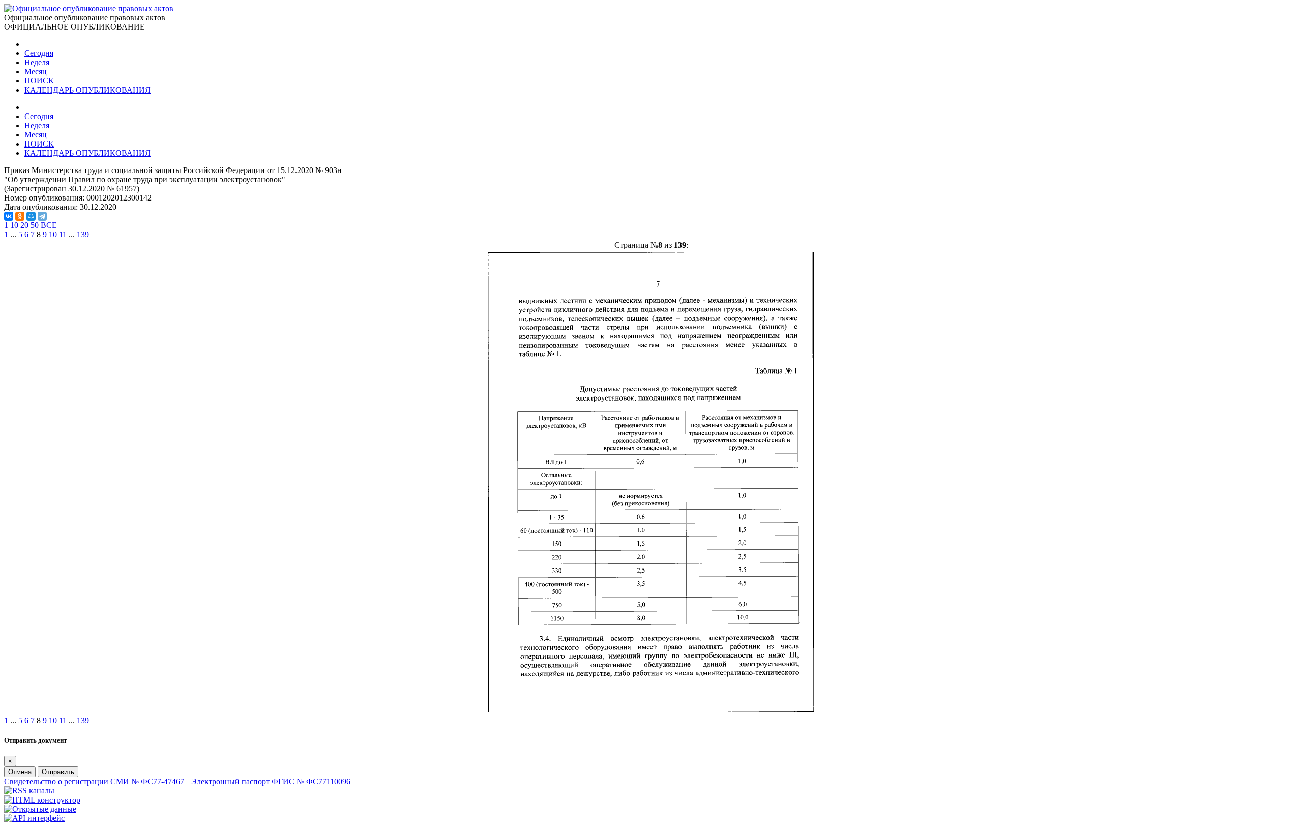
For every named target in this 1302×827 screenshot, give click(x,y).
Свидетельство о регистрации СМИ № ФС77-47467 (94, 781)
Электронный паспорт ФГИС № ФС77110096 (270, 781)
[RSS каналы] (29, 790)
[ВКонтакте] (8, 216)
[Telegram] (42, 216)
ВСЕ (49, 225)
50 (35, 225)
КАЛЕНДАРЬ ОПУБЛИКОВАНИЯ (87, 89)
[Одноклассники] (19, 216)
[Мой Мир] (31, 216)
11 (63, 234)
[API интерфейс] (34, 818)
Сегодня (38, 53)
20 (24, 225)
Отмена (20, 772)
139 (83, 234)
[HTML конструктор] (42, 799)
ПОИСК (39, 80)
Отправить (58, 772)
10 (14, 225)
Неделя (36, 62)
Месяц (35, 71)
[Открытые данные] (40, 809)
